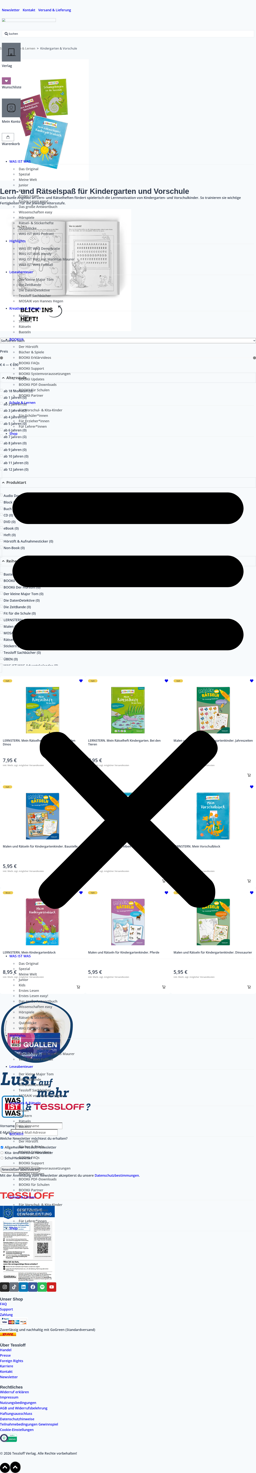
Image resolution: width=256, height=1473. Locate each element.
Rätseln (25, 326)
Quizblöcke (28, 228)
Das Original (28, 169)
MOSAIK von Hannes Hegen (41, 301)
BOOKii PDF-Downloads (38, 384)
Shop (13, 433)
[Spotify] (42, 1287)
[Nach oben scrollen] (5, 1468)
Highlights (17, 241)
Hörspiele (26, 217)
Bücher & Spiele (31, 352)
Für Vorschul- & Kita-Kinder (40, 410)
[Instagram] (4, 1287)
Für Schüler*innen (33, 415)
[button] (128, 694)
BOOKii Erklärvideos (35, 357)
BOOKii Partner (31, 395)
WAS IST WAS (20, 161)
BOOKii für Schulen (34, 390)
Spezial (24, 174)
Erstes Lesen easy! (33, 201)
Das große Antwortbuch (38, 206)
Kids (22, 190)
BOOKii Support (31, 368)
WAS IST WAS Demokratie (39, 248)
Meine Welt (28, 179)
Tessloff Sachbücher (35, 295)
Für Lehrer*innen (33, 426)
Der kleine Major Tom (36, 279)
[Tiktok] (14, 1287)
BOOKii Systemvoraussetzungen (44, 373)
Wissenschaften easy (35, 212)
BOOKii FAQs (29, 363)
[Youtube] (51, 1287)
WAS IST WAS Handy (35, 253)
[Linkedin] (23, 1287)
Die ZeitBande (30, 284)
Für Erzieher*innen (34, 421)
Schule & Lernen (22, 402)
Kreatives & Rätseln (25, 308)
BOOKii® (16, 339)
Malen (24, 315)
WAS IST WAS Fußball (36, 264)
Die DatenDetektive (34, 290)
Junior (23, 185)
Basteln (25, 332)
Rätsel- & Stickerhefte (36, 223)
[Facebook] (32, 1287)
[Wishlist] (6, 80)
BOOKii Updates (31, 379)
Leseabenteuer (21, 272)
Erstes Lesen (29, 196)
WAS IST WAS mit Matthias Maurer (47, 259)
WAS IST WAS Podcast (36, 233)
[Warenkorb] (8, 137)
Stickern (25, 321)
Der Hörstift (28, 346)
